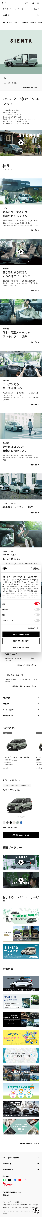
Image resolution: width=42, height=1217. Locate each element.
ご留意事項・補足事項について (27, 1143)
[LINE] (4, 1180)
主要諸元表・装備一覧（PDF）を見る (23, 686)
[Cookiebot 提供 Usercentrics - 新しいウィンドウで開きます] (30, 568)
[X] (9, 1180)
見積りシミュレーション (21, 835)
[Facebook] (14, 1180)
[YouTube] (20, 1180)
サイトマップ (7, 1202)
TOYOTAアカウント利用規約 (29, 1205)
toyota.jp (17, 580)
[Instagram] (25, 1180)
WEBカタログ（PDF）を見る (26, 665)
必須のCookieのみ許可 (21, 647)
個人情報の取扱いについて (11, 1205)
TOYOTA (4, 3)
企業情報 (26, 1207)
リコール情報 (34, 1207)
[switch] (37, 609)
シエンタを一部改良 (10, 83)
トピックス (35, 9)
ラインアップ (7, 9)
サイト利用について (18, 1202)
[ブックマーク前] (38, 15)
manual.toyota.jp (29, 580)
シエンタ (6, 15)
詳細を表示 (32, 628)
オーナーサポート (20, 9)
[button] (36, 1211)
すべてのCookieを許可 (21, 634)
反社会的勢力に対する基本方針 (12, 1207)
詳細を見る (34, 230)
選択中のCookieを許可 (21, 641)
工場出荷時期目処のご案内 (29, 87)
